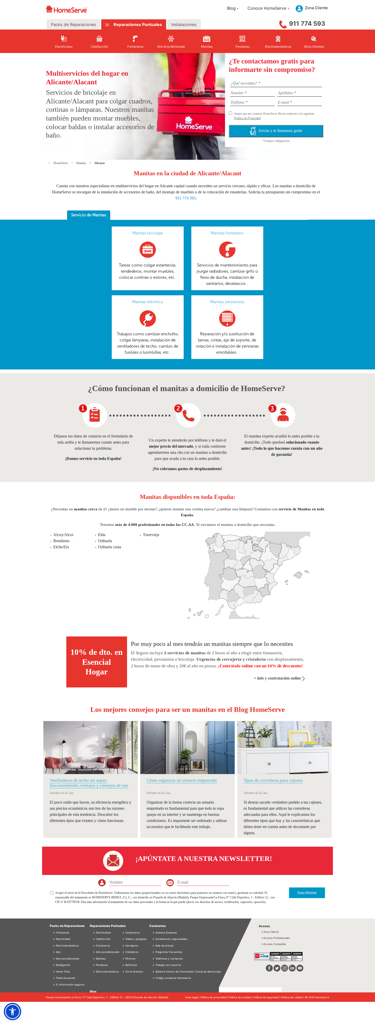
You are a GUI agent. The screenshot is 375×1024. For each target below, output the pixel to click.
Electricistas (103, 932)
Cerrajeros (131, 945)
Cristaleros (131, 951)
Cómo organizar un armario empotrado (182, 780)
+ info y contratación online (278, 678)
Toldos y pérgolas (135, 938)
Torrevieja (151, 535)
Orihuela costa (109, 547)
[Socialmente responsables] (153, 938)
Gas (57, 951)
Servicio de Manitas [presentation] (88, 214)
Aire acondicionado (67, 958)
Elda (101, 535)
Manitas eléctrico (147, 301)
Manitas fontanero (227, 233)
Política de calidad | (293, 997)
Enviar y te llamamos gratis (280, 130)
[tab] (88, 215)
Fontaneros (102, 945)
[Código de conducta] (153, 977)
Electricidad (62, 938)
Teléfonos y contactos (169, 958)
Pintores (129, 958)
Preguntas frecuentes (168, 951)
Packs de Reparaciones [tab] (73, 24)
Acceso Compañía (275, 944)
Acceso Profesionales (277, 937)
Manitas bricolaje (147, 233)
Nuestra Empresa (166, 932)
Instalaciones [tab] (183, 24)
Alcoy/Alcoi (63, 535)
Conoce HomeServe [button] (266, 8)
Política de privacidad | (214, 997)
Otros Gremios (133, 971)
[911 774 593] (283, 23)
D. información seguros (69, 984)
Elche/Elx (61, 547)
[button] (12, 1011)
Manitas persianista (227, 301)
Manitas (81, 163)
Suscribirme (307, 892)
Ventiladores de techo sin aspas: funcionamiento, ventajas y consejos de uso (89, 783)
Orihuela (105, 541)
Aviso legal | (192, 997)
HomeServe (61, 163)
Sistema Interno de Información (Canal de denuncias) (188, 971)
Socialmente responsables (171, 938)
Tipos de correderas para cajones (273, 780)
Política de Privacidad (247, 118)
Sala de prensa (164, 945)
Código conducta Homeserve (173, 977)
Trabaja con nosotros (168, 964)
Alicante (99, 163)
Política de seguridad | (267, 997)
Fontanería (62, 932)
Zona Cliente (271, 931)
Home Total (62, 971)
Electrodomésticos (67, 945)
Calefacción (102, 938)
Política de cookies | (241, 997)
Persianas (101, 964)
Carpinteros (132, 932)
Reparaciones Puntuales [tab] (137, 24)
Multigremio (62, 964)
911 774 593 (307, 23)
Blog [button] (231, 8)
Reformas (130, 964)
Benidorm (61, 541)
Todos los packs (65, 977)
